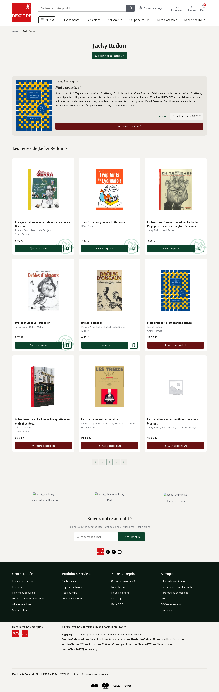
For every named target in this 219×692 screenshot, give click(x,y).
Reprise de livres (72, 587)
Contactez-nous (175, 501)
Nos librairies (119, 587)
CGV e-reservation (171, 604)
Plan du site (168, 610)
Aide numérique (21, 604)
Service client (20, 610)
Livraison (17, 587)
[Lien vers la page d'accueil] (21, 12)
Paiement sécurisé (23, 592)
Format (162, 116)
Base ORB (117, 604)
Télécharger (105, 344)
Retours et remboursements (29, 598)
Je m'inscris (131, 537)
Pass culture (69, 592)
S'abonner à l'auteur (109, 55)
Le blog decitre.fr (72, 598)
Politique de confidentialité (177, 587)
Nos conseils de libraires (44, 500)
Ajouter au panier (38, 248)
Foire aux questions (24, 581)
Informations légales (173, 581)
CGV (163, 598)
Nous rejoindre (120, 592)
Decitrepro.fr (119, 598)
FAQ (109, 500)
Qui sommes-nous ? (123, 581)
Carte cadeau (70, 581)
